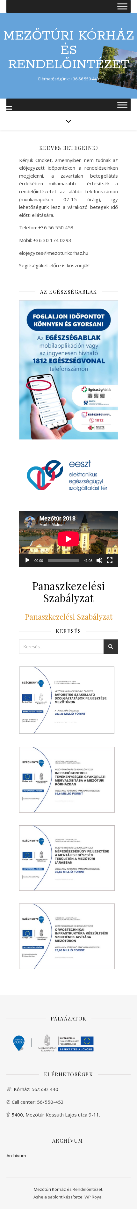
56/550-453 (50, 1102)
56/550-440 (45, 1089)
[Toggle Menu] (122, 6)
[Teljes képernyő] (109, 560)
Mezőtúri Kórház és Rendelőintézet (68, 50)
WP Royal (93, 1197)
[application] (68, 539)
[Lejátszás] (27, 560)
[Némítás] (99, 560)
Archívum (16, 1155)
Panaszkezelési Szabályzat (68, 616)
